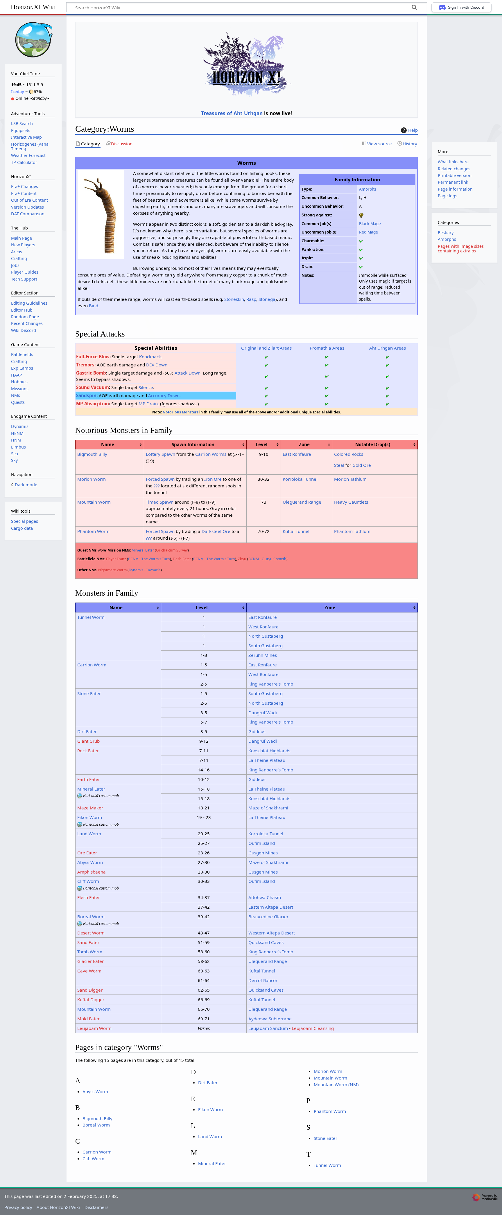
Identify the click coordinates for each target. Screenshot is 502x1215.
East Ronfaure (297, 454)
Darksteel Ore (216, 531)
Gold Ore (361, 465)
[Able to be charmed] (361, 240)
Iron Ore (213, 479)
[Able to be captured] (361, 249)
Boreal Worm (91, 916)
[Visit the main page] (33, 39)
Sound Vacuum (92, 387)
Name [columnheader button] (107, 444)
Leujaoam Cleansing (313, 1028)
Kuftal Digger (90, 999)
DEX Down (156, 365)
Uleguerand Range (302, 502)
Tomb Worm (89, 951)
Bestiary (445, 232)
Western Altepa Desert (271, 933)
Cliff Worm (88, 881)
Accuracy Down (164, 395)
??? (157, 486)
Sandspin (86, 395)
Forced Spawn (160, 479)
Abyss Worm (90, 862)
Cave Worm (89, 971)
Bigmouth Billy (92, 454)
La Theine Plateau (266, 760)
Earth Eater (88, 779)
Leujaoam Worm (94, 1028)
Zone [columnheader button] (304, 444)
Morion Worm (91, 479)
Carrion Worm (91, 665)
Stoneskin (234, 299)
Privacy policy (18, 1207)
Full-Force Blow (93, 356)
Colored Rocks (348, 454)
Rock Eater (88, 750)
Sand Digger (90, 990)
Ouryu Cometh (274, 558)
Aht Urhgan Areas (387, 348)
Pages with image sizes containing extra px (461, 248)
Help (413, 130)
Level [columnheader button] (262, 444)
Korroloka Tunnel (300, 479)
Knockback (150, 356)
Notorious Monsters (180, 412)
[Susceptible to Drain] (361, 266)
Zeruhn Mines (262, 655)
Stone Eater (89, 693)
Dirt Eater (87, 731)
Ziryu (242, 558)
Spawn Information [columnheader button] (193, 444)
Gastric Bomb (91, 373)
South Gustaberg (265, 645)
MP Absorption (92, 403)
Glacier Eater (90, 961)
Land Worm (89, 833)
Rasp (251, 299)
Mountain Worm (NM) (336, 1084)
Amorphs (367, 189)
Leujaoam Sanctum (268, 1028)
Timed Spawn (159, 502)
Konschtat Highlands (269, 750)
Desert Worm (91, 933)
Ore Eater (87, 853)
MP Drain (148, 403)
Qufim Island (261, 843)
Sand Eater (88, 942)
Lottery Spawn (160, 454)
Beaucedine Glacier (268, 916)
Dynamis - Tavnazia (145, 569)
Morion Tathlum (350, 479)
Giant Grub (88, 741)
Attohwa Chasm (264, 897)
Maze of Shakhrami (268, 808)
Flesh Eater (182, 558)
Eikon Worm (89, 817)
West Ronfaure (263, 627)
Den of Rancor (262, 980)
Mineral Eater (143, 550)
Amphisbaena (91, 872)
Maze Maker (90, 808)
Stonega (267, 299)
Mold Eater (88, 1018)
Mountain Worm (94, 502)
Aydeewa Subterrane (270, 1018)
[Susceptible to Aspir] (361, 258)
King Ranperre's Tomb (270, 684)
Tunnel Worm (91, 617)
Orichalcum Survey (172, 550)
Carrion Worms (210, 454)
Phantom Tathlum (352, 531)
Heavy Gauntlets (351, 502)
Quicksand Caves (266, 942)
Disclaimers (96, 1207)
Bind (93, 305)
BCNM (133, 558)
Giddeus (256, 731)
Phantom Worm (93, 531)
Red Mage (368, 232)
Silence (146, 387)
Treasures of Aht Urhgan (232, 113)
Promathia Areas (327, 348)
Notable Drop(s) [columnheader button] (372, 444)
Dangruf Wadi (262, 712)
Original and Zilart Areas (266, 348)
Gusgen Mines (263, 853)
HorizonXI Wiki (33, 7)
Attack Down (187, 373)
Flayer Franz (116, 558)
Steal (339, 465)
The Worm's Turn (155, 558)
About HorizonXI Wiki (58, 1207)
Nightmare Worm (112, 569)
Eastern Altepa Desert (270, 907)
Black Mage (370, 223)
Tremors (85, 365)
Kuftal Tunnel (296, 531)
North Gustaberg (265, 636)
